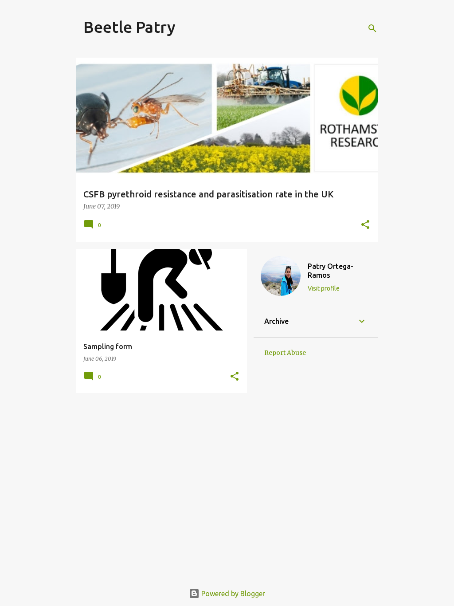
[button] (365, 225)
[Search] (372, 28)
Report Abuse (285, 353)
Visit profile (324, 288)
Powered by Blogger (232, 594)
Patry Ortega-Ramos (330, 270)
